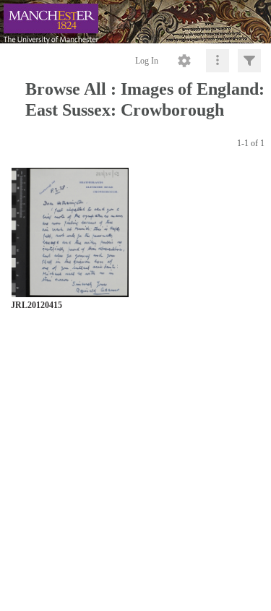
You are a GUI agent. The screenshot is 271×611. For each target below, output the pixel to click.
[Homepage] (135, 21)
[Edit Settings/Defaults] (184, 60)
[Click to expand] (249, 60)
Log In (146, 61)
